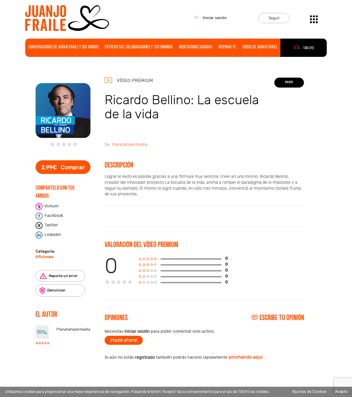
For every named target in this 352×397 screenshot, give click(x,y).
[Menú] (314, 18)
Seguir (274, 18)
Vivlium (51, 206)
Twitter (51, 225)
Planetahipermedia (73, 329)
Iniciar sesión (215, 18)
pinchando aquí (246, 357)
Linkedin (52, 234)
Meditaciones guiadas (195, 47)
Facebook (53, 215)
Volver (289, 82)
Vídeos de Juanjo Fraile (259, 47)
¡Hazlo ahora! (123, 340)
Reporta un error (63, 276)
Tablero (308, 48)
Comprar (63, 167)
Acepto (341, 392)
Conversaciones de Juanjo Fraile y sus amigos (63, 47)
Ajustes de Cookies (309, 392)
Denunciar (55, 290)
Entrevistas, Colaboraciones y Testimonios (139, 47)
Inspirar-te (227, 47)
